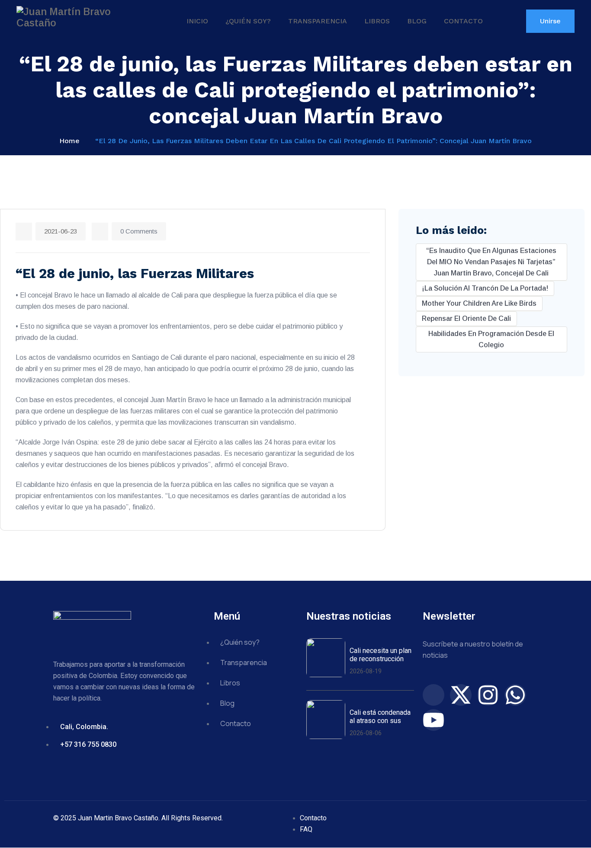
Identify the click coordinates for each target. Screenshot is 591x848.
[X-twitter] (461, 695)
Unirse (550, 21)
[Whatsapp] (515, 695)
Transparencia (317, 21)
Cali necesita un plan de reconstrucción (380, 654)
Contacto (463, 21)
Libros (377, 21)
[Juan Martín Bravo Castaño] (81, 17)
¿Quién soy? (248, 21)
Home (69, 141)
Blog (417, 21)
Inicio (197, 21)
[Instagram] (488, 695)
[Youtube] (433, 720)
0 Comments (138, 231)
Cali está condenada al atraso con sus (380, 716)
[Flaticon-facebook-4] (433, 695)
